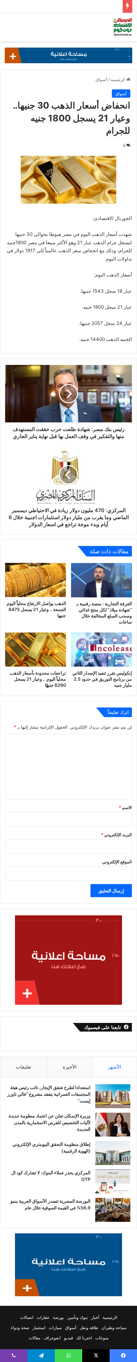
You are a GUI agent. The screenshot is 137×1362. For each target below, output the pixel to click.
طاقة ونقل (89, 1327)
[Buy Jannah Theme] (68, 54)
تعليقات (23, 1067)
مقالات (34, 1337)
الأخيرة (69, 1067)
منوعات (102, 1337)
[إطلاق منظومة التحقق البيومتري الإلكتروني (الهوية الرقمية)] (112, 1153)
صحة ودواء (20, 1327)
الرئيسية (118, 79)
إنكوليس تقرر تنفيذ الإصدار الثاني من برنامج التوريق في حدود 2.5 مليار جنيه (102, 679)
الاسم (125, 807)
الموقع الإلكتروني (117, 861)
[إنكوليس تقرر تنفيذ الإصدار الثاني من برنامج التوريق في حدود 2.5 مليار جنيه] (101, 649)
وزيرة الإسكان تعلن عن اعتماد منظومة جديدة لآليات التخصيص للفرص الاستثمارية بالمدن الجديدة (49, 1122)
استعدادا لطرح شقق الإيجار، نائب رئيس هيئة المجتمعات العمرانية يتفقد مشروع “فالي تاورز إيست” (48, 1094)
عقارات (43, 1317)
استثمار (39, 1327)
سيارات (55, 1327)
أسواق (101, 79)
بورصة (58, 1317)
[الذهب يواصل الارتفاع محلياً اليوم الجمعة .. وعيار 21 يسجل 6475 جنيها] (35, 580)
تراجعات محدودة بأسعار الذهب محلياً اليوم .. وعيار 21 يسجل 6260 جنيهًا (38, 679)
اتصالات (26, 1317)
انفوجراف (52, 1337)
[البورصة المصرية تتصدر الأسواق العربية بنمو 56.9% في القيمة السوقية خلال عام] (112, 1210)
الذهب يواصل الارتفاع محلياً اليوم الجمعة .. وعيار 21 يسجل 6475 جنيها (36, 609)
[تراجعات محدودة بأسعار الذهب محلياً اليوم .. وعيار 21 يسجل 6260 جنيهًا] (35, 649)
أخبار (95, 1317)
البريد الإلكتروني (116, 834)
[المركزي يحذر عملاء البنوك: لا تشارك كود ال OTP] (112, 1181)
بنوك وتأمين (77, 1317)
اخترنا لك (84, 1337)
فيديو (68, 1337)
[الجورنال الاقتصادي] (122, 27)
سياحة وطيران (113, 1327)
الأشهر (114, 1067)
